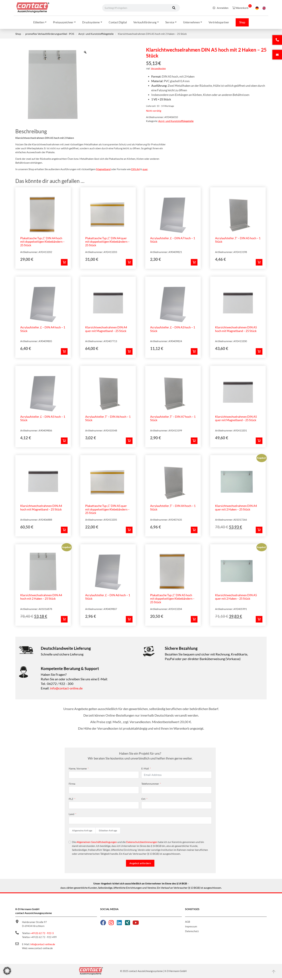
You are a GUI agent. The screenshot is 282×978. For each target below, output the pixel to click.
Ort (143, 798)
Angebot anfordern (140, 863)
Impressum (191, 926)
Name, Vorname (78, 768)
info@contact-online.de (66, 688)
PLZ (71, 798)
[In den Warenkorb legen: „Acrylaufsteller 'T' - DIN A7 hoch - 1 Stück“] (194, 440)
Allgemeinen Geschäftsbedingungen (96, 841)
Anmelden (222, 7)
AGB (187, 921)
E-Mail (145, 768)
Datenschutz (192, 931)
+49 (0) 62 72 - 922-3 (42, 933)
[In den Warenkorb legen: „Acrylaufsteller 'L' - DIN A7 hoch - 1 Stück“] (194, 262)
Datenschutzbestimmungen (141, 841)
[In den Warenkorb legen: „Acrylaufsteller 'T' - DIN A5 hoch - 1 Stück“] (259, 262)
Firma (72, 783)
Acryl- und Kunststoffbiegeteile (96, 33)
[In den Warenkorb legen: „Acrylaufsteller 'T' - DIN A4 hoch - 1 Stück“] (194, 530)
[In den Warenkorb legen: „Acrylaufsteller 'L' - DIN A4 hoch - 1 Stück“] (64, 351)
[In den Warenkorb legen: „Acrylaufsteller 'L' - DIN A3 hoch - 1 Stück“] (194, 351)
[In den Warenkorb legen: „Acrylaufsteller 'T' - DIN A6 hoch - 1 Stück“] (129, 440)
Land (71, 814)
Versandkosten (158, 68)
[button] (7, 971)
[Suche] (174, 8)
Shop (18, 33)
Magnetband (103, 169)
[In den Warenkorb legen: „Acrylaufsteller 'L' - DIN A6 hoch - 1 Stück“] (129, 619)
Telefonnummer (150, 783)
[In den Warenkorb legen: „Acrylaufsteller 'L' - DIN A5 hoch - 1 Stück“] (64, 440)
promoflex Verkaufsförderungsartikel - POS (49, 33)
